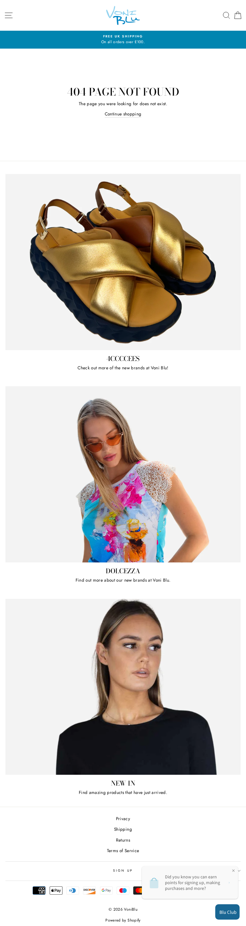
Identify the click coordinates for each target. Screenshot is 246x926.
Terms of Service (123, 850)
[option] (123, 39)
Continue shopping (123, 114)
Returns (123, 840)
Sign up (123, 870)
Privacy (123, 818)
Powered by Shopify (122, 920)
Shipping (123, 829)
